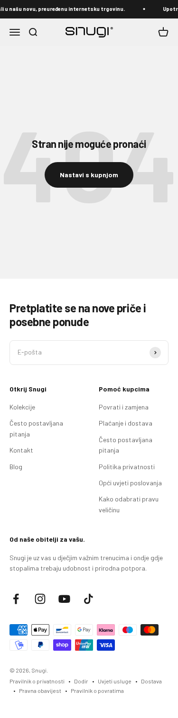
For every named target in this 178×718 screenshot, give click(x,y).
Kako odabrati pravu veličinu (129, 504)
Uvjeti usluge (114, 681)
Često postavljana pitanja (36, 428)
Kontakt (21, 450)
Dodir (81, 681)
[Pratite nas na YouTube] (64, 598)
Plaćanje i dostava (125, 423)
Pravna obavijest (40, 690)
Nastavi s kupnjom (89, 175)
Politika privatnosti (127, 467)
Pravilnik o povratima (97, 690)
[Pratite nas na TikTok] (88, 598)
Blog (15, 467)
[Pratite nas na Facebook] (15, 598)
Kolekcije (22, 407)
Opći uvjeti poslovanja (130, 483)
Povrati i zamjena (124, 407)
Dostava (151, 681)
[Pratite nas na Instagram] (40, 598)
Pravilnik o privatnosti (37, 681)
